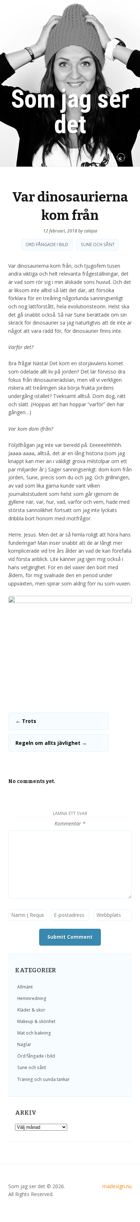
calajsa (90, 231)
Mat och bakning (34, 1033)
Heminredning (31, 998)
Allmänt (25, 987)
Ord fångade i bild (46, 245)
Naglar (24, 1044)
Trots (25, 721)
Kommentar (70, 823)
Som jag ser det (70, 111)
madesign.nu (117, 1186)
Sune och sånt (98, 245)
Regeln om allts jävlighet (51, 742)
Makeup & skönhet (36, 1021)
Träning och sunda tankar (43, 1079)
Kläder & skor (31, 1010)
